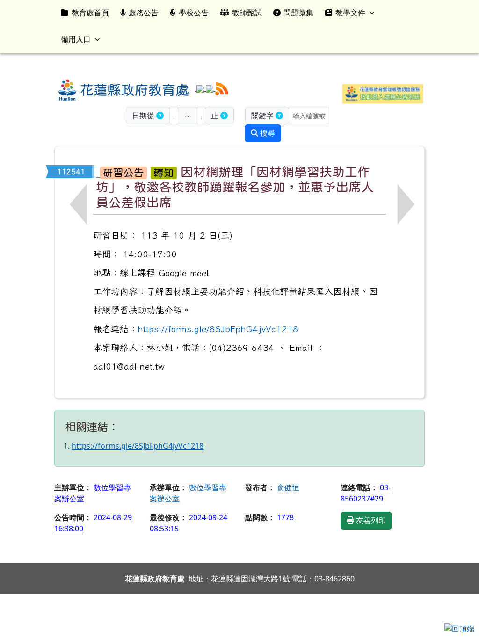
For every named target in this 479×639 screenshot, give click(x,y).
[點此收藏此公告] (98, 171)
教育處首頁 (90, 12)
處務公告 (144, 12)
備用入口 (76, 39)
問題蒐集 (298, 12)
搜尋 (266, 133)
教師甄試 (247, 12)
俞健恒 (288, 487)
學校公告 (194, 12)
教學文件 (350, 12)
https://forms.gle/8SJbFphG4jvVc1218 (218, 328)
